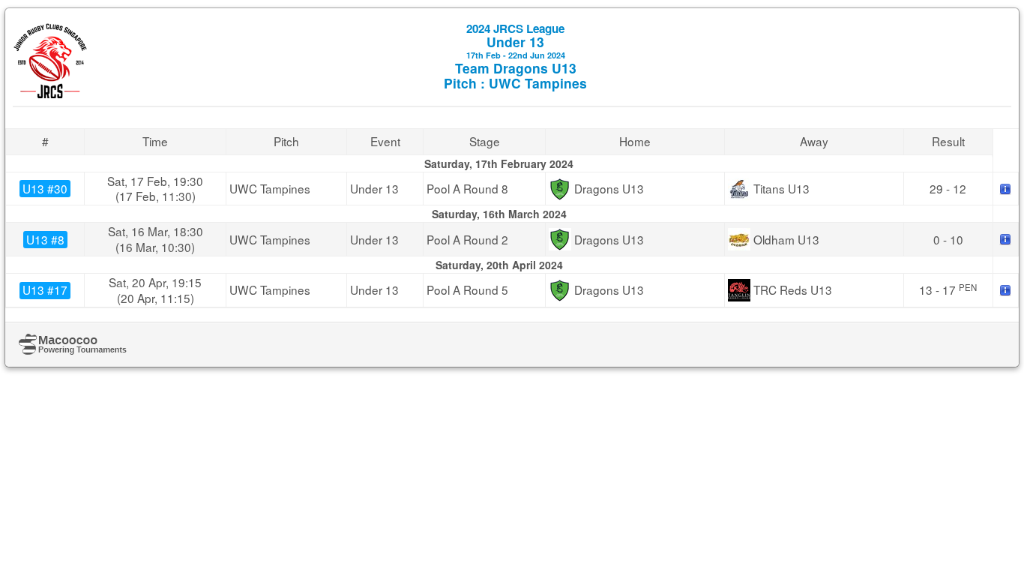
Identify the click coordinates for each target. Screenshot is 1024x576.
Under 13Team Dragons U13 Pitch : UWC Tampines (515, 56)
